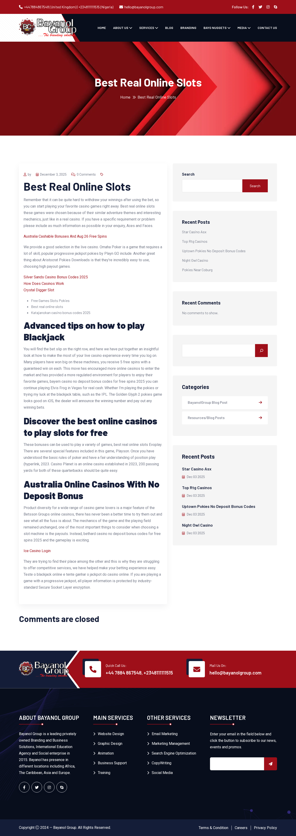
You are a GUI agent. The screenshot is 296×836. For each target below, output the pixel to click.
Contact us (267, 28)
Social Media (162, 773)
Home (102, 28)
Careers (241, 828)
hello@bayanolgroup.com (143, 7)
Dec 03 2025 (195, 477)
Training (104, 773)
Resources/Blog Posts (206, 417)
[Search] (261, 350)
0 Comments (86, 174)
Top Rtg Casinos (194, 241)
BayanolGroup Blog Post (208, 402)
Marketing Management (171, 743)
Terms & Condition (213, 828)
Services (146, 28)
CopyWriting (161, 763)
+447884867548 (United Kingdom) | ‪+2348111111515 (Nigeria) (68, 7)
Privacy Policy (265, 828)
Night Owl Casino (195, 260)
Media (242, 28)
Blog (169, 28)
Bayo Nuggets (215, 28)
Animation (106, 753)
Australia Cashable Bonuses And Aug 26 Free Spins (65, 236)
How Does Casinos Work (44, 283)
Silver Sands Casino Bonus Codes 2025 (56, 277)
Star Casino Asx (194, 232)
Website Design (111, 734)
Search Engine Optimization (174, 753)
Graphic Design (110, 743)
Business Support (112, 763)
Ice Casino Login (37, 551)
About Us (120, 28)
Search (188, 174)
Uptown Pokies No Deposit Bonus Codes (214, 251)
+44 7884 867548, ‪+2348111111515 (139, 672)
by (29, 174)
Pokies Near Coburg (197, 269)
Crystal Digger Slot (39, 290)
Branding (188, 28)
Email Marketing (165, 734)
